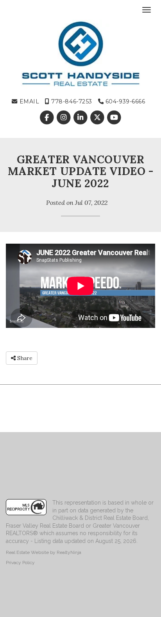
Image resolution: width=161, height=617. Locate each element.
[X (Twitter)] (98, 118)
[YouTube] (114, 118)
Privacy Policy (20, 562)
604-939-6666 (124, 101)
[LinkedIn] (81, 118)
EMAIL (28, 101)
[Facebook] (47, 118)
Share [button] (24, 358)
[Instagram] (64, 118)
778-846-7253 (71, 101)
